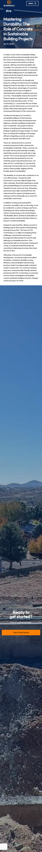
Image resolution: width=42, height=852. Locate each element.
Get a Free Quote (21, 632)
